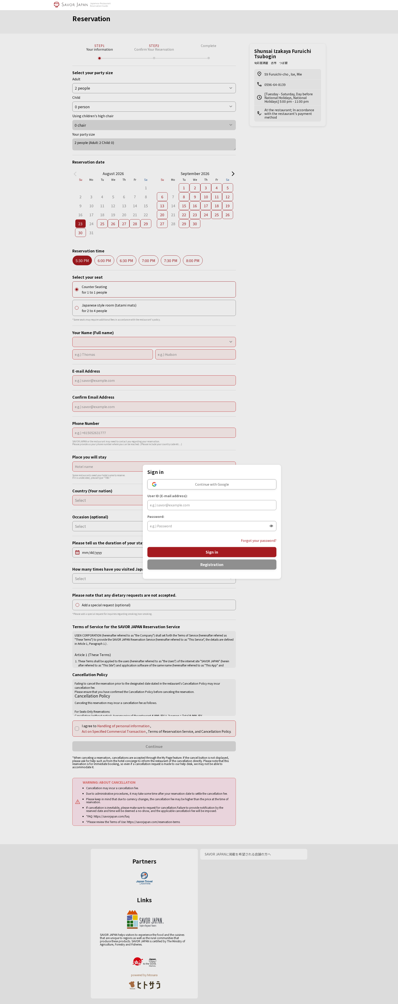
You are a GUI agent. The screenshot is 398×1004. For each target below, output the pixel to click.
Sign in (212, 552)
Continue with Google (212, 484)
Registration (211, 564)
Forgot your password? (258, 540)
